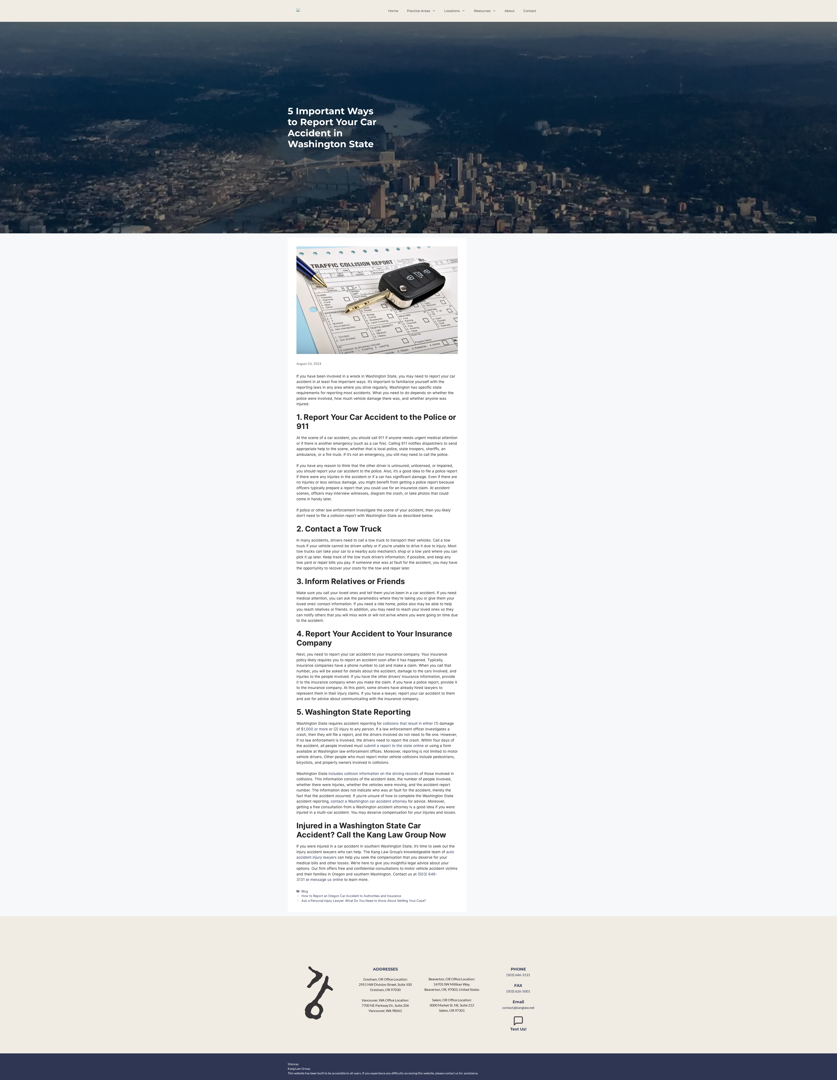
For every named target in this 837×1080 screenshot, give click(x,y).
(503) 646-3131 (518, 975)
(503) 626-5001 (518, 991)
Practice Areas (418, 11)
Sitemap (293, 1064)
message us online (326, 879)
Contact (529, 11)
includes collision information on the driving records (373, 773)
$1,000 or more (314, 729)
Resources (482, 11)
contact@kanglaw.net (518, 1007)
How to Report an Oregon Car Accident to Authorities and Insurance (351, 896)
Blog (304, 891)
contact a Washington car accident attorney (369, 801)
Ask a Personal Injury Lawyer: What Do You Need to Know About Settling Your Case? (363, 900)
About (510, 11)
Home (393, 11)
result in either (420, 723)
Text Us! (518, 1029)
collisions (391, 723)
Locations (452, 11)
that (403, 723)
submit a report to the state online (394, 745)
